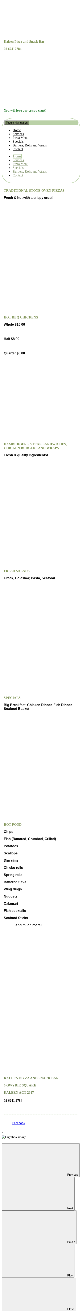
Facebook (18, 1123)
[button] (41, 135)
